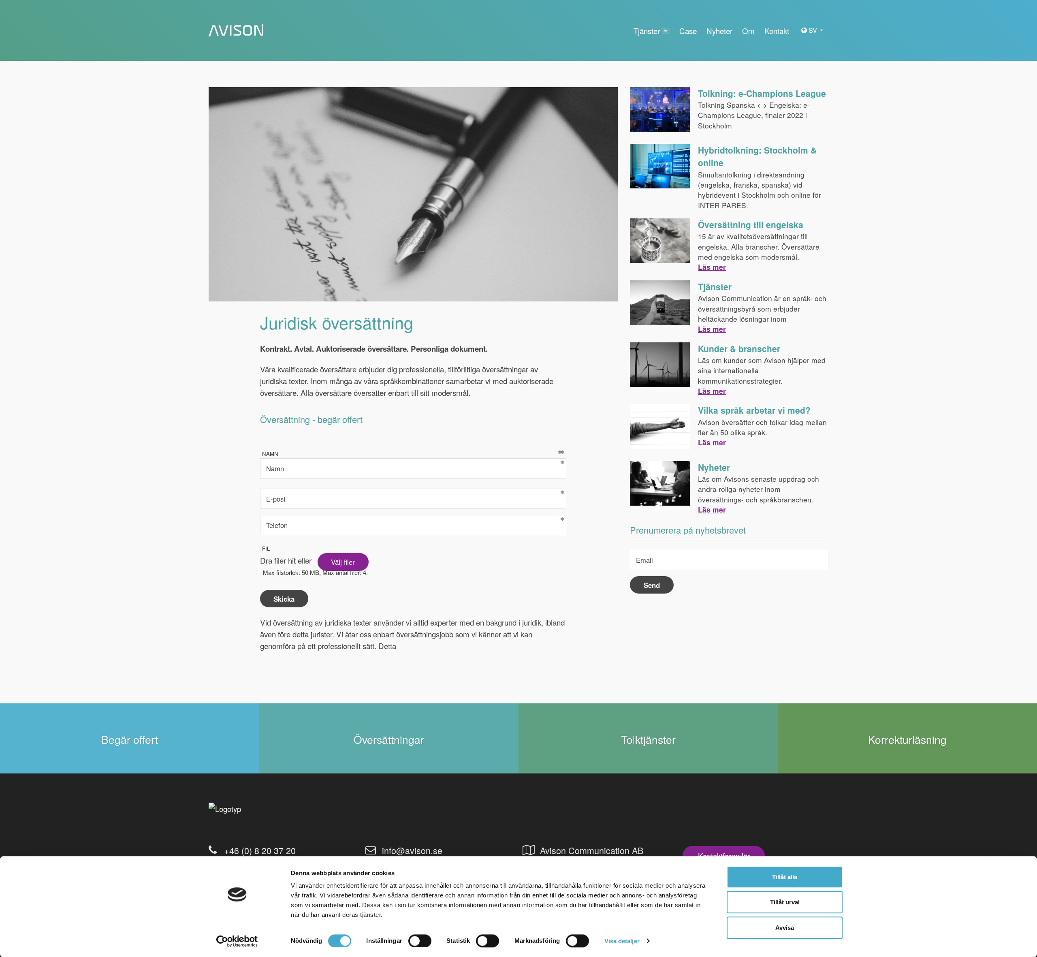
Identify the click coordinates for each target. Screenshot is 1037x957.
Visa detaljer (622, 941)
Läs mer (712, 267)
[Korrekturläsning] (907, 738)
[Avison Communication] (236, 30)
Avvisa (784, 927)
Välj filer (343, 562)
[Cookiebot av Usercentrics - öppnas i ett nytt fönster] (237, 941)
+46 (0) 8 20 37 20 (260, 850)
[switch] (419, 940)
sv (814, 30)
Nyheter (714, 467)
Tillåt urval (785, 902)
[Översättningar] (388, 738)
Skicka (283, 599)
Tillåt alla (784, 877)
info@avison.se (412, 850)
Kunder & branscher (739, 348)
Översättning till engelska (750, 224)
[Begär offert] (129, 738)
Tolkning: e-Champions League (762, 93)
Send (652, 585)
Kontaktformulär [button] (724, 855)
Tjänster (715, 286)
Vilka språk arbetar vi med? (754, 410)
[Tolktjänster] (648, 738)
